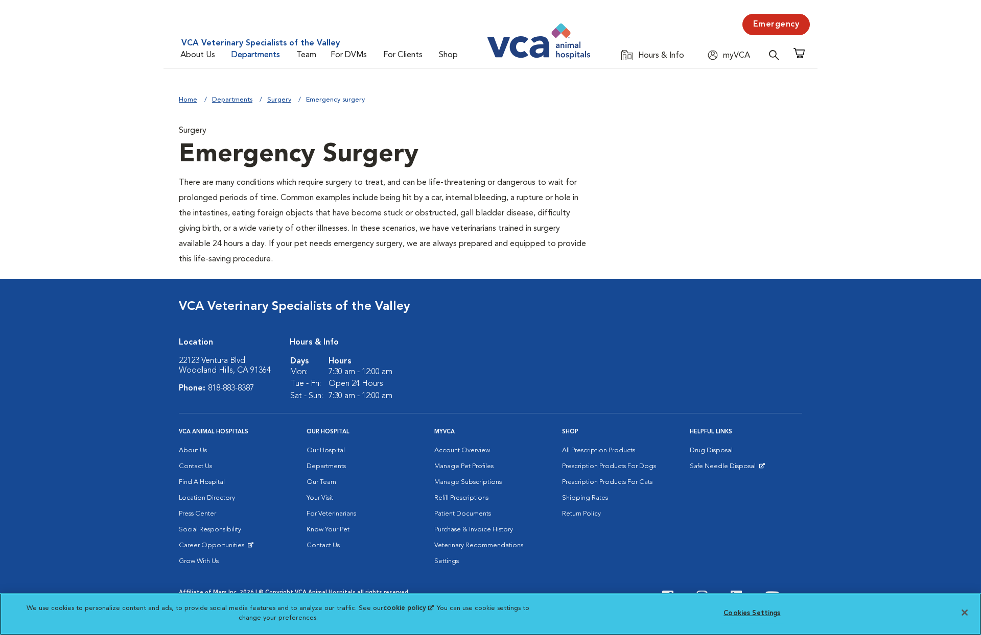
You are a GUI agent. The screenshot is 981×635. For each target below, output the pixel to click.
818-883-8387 (231, 388)
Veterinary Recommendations (478, 545)
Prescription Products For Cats (607, 482)
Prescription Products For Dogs (609, 466)
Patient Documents (462, 513)
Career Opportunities (213, 547)
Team (306, 55)
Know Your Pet (328, 529)
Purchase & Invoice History (473, 529)
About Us (197, 55)
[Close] (964, 612)
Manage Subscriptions (468, 482)
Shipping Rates (585, 498)
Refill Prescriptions (461, 498)
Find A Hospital (202, 482)
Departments (255, 55)
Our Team (321, 482)
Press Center (197, 513)
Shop (448, 55)
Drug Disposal (711, 450)
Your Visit (320, 498)
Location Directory (207, 498)
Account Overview (462, 450)
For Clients (403, 55)
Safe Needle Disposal (724, 468)
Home (188, 99)
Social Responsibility (210, 529)
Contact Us (195, 466)
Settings (446, 561)
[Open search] (776, 54)
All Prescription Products (598, 450)
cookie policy (408, 608)
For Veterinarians (331, 513)
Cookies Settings (751, 613)
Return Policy (581, 513)
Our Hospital (326, 450)
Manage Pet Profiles (464, 466)
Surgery (279, 99)
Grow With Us (199, 561)
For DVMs (349, 55)
